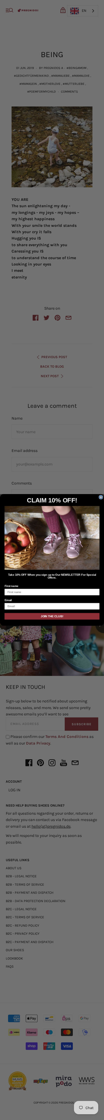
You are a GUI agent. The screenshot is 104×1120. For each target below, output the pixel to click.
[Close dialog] (101, 497)
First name (11, 586)
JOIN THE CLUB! (52, 616)
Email (8, 600)
